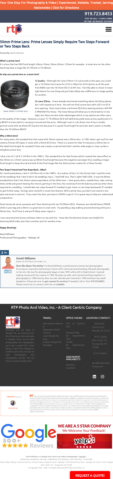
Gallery (13, 462)
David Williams (17, 53)
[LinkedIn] (6, 271)
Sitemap (61, 462)
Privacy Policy (37, 462)
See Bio (82, 456)
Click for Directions (66, 7)
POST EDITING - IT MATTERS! (81, 459)
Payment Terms (50, 462)
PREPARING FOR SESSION (58, 459)
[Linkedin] (94, 376)
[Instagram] (10, 271)
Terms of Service (24, 462)
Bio (5, 252)
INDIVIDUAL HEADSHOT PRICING (33, 459)
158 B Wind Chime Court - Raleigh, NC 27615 (83, 462)
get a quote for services (56, 281)
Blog (7, 462)
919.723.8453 (97, 281)
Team (2, 462)
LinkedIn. (60, 284)
